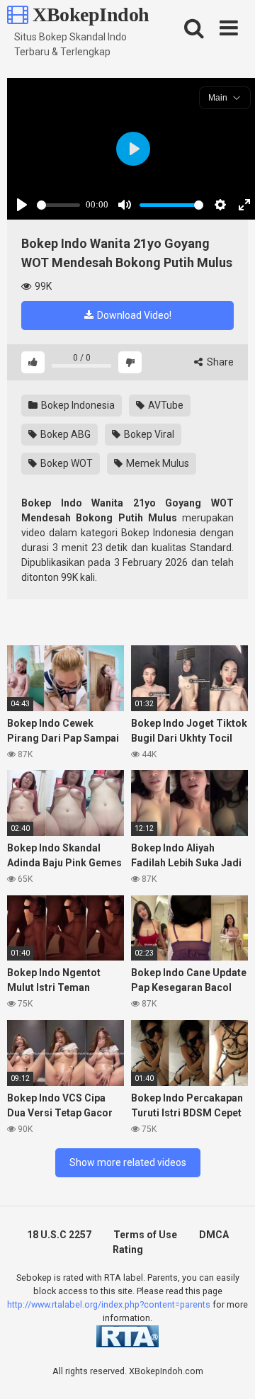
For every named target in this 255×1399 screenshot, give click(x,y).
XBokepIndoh (88, 15)
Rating (128, 1249)
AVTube (164, 405)
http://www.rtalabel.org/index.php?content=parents (108, 1304)
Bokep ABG (64, 434)
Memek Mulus (156, 463)
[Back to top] (229, 1370)
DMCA (214, 1234)
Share (219, 362)
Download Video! (133, 315)
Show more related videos (127, 1162)
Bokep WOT (65, 463)
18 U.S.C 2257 (59, 1234)
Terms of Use (145, 1234)
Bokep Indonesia (77, 405)
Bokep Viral (148, 434)
